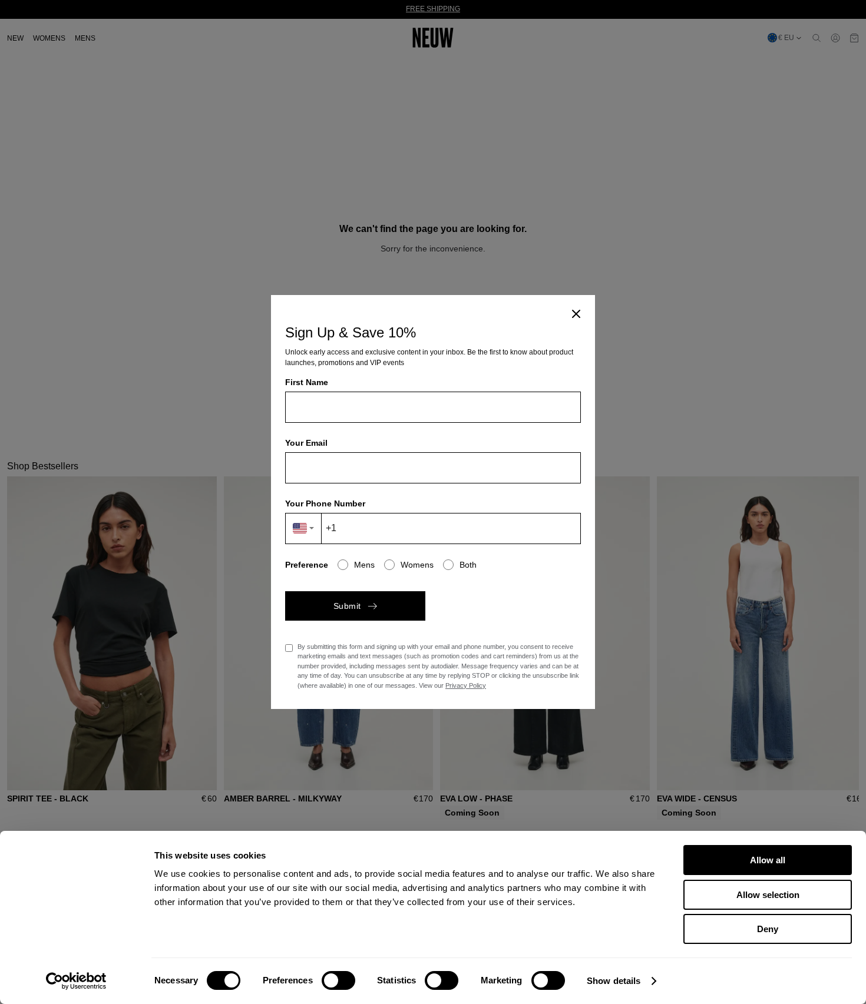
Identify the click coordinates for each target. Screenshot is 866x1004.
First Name (306, 382)
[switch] (338, 980)
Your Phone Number (325, 503)
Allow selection (767, 895)
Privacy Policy (465, 685)
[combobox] (304, 528)
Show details (613, 981)
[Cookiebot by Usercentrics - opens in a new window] (76, 981)
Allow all (767, 860)
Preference (306, 564)
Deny (767, 929)
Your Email (306, 443)
